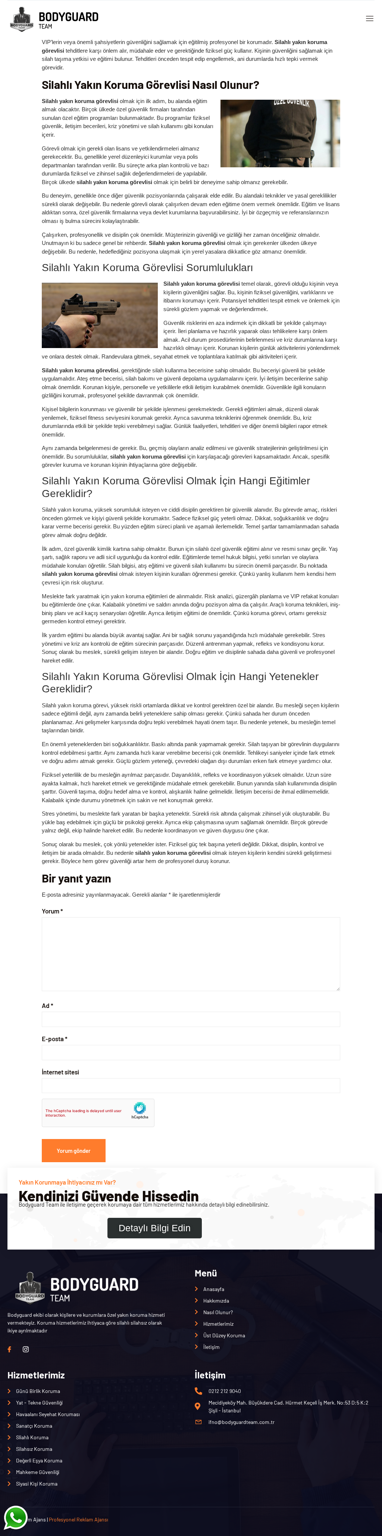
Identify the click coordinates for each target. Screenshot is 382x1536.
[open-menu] (368, 19)
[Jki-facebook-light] (9, 1349)
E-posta (55, 1038)
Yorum (52, 911)
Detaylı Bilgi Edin (155, 1228)
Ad (47, 1005)
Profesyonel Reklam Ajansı (78, 1519)
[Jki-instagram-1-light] (26, 1349)
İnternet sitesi (60, 1072)
